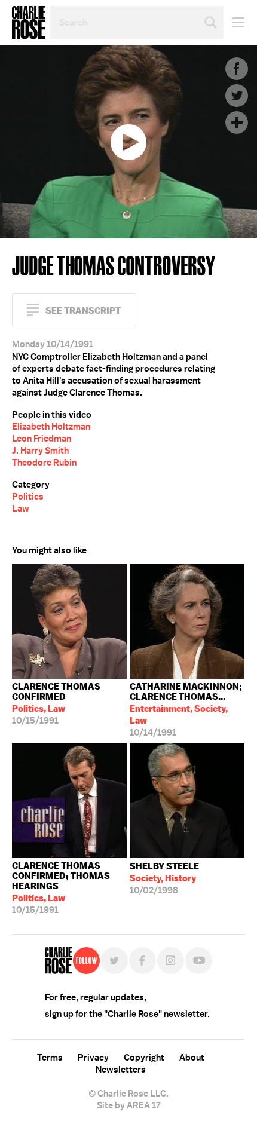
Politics (28, 497)
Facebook (236, 68)
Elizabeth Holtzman (51, 427)
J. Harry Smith (40, 451)
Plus (236, 122)
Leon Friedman (41, 439)
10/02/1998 (164, 878)
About (191, 1058)
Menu (234, 22)
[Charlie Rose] (58, 960)
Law (20, 508)
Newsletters (121, 1070)
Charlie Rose (28, 22)
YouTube (198, 960)
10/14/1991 (186, 710)
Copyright (144, 1058)
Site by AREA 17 (128, 1105)
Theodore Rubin (44, 462)
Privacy (93, 1058)
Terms (50, 1058)
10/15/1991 (56, 704)
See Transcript (83, 310)
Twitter (236, 95)
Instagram (170, 960)
